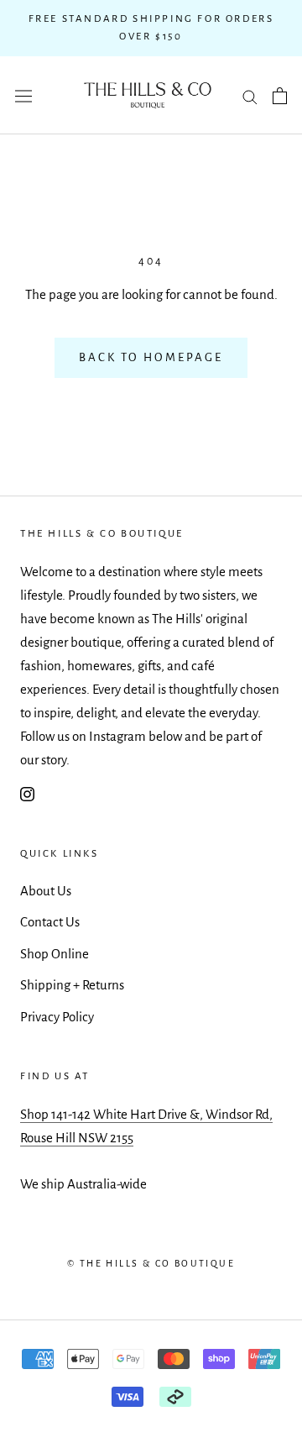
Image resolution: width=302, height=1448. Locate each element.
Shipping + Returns (72, 985)
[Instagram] (27, 793)
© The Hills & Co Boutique (151, 1263)
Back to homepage (151, 357)
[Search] (250, 95)
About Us (45, 891)
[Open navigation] (23, 95)
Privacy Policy (57, 1017)
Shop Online (54, 954)
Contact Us (50, 922)
